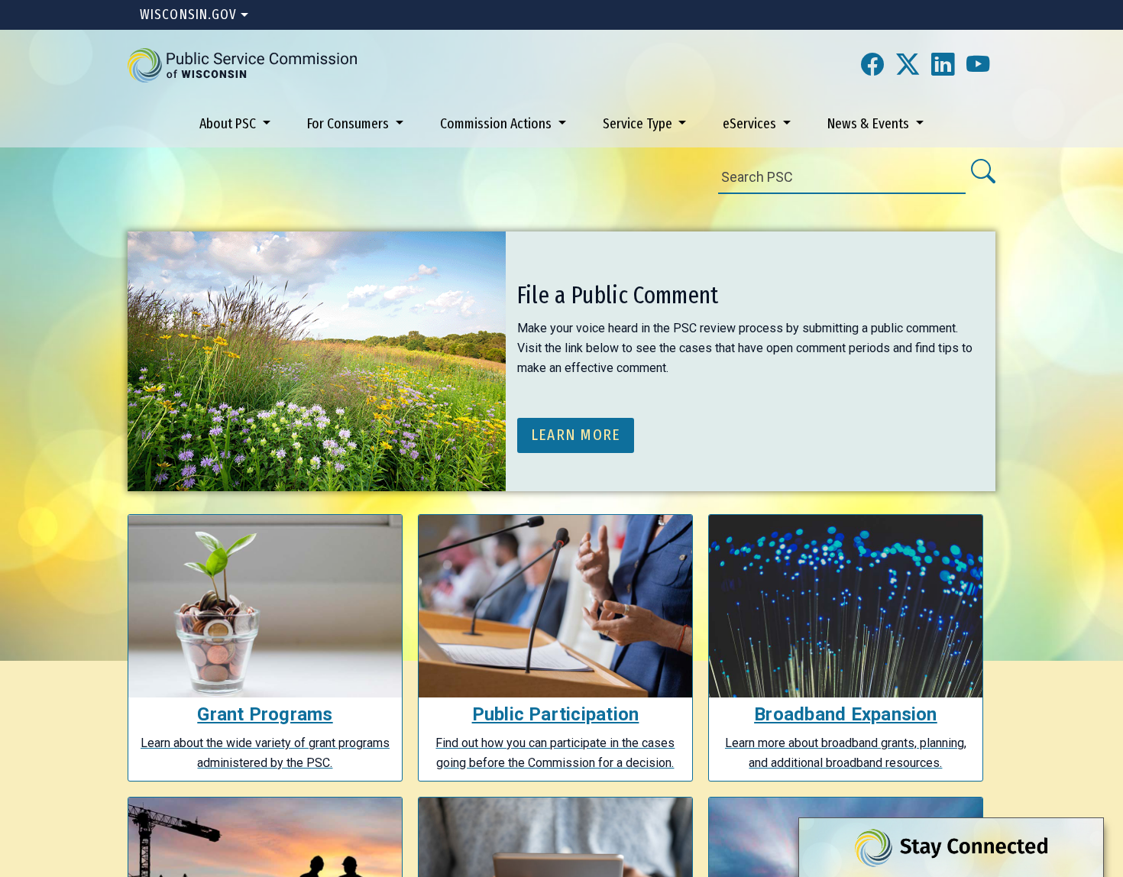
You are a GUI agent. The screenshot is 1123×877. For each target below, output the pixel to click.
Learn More (576, 435)
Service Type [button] (639, 123)
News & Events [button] (869, 123)
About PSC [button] (229, 123)
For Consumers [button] (349, 123)
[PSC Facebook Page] (872, 65)
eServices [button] (751, 123)
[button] (242, 64)
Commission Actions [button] (497, 123)
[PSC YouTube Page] (977, 65)
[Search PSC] (982, 172)
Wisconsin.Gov (188, 14)
